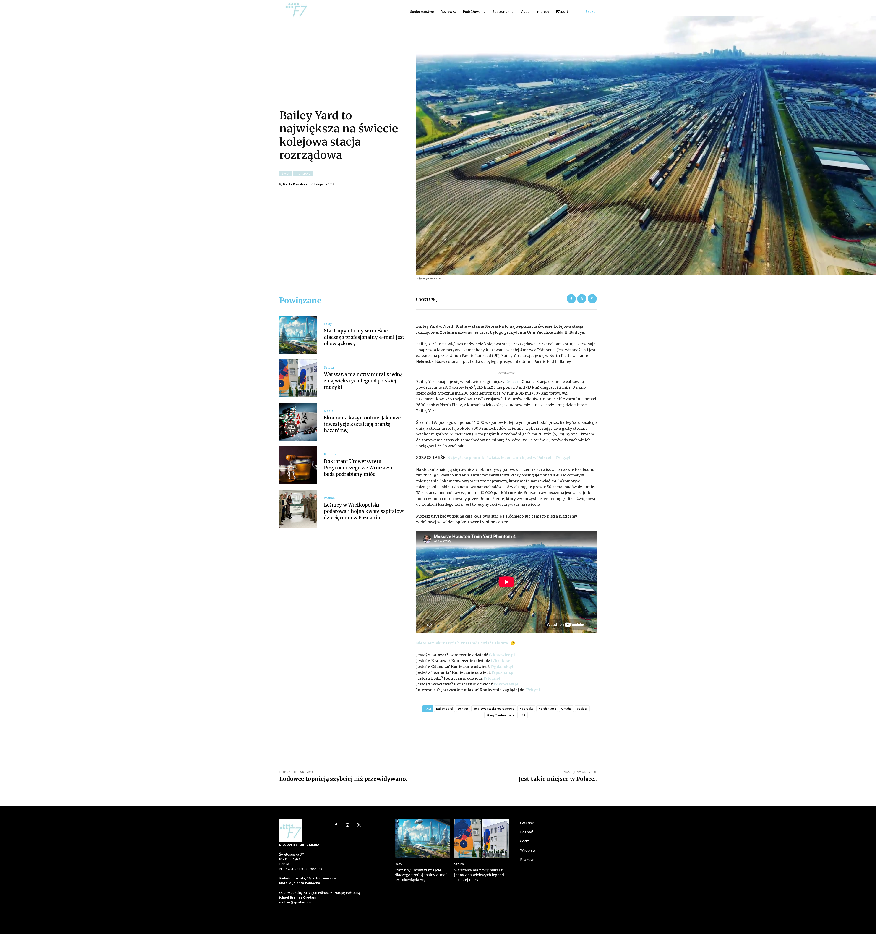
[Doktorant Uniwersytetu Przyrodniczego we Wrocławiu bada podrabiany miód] (298, 465)
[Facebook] (571, 298)
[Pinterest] (592, 298)
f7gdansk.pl (502, 666)
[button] (591, 11)
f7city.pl (532, 690)
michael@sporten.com (295, 902)
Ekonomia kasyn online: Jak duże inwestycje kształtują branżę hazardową (362, 424)
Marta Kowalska (295, 184)
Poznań (329, 498)
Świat (285, 173)
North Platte (547, 708)
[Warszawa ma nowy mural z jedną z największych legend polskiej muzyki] (298, 378)
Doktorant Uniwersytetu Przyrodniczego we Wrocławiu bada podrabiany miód (359, 467)
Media (328, 410)
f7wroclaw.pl (506, 684)
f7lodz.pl (492, 678)
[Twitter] (581, 298)
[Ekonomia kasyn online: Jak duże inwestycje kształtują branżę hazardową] (298, 422)
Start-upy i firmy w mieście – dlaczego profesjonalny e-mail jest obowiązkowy (364, 337)
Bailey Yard (444, 708)
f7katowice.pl (502, 655)
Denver (512, 381)
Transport (303, 173)
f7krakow (500, 660)
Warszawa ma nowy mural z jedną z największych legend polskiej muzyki (363, 381)
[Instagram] (347, 825)
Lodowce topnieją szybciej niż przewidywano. (343, 778)
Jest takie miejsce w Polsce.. (558, 778)
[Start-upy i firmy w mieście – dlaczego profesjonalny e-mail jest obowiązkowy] (298, 335)
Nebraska (526, 708)
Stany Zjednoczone (500, 715)
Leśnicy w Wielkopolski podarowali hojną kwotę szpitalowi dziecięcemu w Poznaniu (364, 511)
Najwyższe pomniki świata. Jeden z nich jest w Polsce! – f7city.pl (509, 457)
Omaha (566, 708)
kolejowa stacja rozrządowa (493, 708)
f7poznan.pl (503, 672)
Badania (330, 454)
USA (522, 715)
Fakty (328, 323)
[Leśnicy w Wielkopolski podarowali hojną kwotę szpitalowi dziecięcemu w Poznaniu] (298, 509)
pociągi (582, 708)
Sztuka (329, 367)
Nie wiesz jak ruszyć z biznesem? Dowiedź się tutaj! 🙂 (466, 643)
